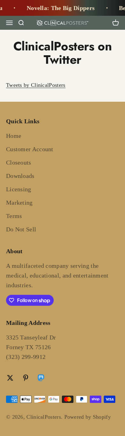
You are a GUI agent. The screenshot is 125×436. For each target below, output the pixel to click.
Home (13, 135)
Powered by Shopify (87, 417)
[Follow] (41, 378)
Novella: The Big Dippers (59, 8)
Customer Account (29, 149)
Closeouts (18, 162)
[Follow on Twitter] (10, 378)
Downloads (20, 175)
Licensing (18, 189)
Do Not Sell (21, 229)
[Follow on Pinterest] (26, 378)
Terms (14, 216)
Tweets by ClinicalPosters (36, 85)
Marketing (19, 202)
